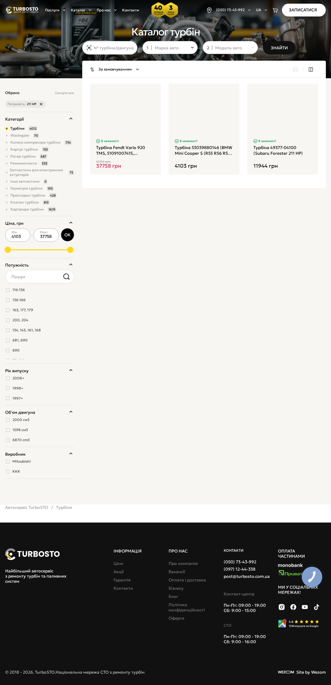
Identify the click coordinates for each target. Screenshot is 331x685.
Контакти (130, 10)
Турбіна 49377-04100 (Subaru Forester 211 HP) (278, 150)
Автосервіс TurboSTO (26, 507)
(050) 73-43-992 (240, 561)
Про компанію (183, 563)
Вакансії (177, 571)
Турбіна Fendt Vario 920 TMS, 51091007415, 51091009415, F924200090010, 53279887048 (120, 150)
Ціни (118, 563)
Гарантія (122, 579)
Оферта (176, 618)
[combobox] (166, 48)
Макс (44, 232)
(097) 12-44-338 (239, 569)
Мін (14, 232)
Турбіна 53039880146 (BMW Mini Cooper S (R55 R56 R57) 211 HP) (203, 150)
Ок (67, 234)
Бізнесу (176, 588)
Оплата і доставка (187, 579)
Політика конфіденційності (187, 607)
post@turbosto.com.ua (247, 576)
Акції (119, 571)
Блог (173, 596)
